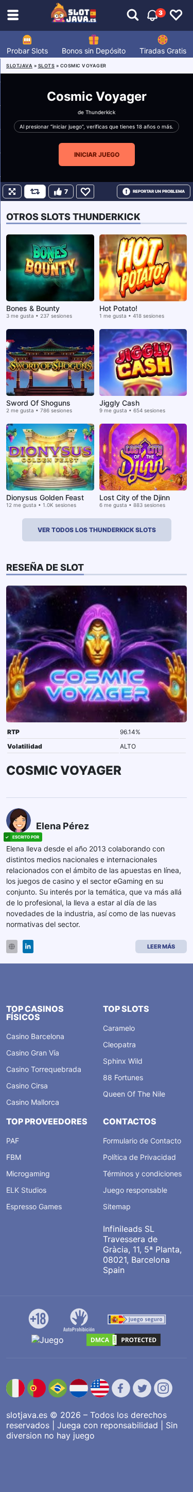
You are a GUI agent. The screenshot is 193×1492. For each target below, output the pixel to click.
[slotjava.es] (74, 15)
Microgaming (28, 1173)
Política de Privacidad (139, 1157)
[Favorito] (85, 191)
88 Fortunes (123, 1077)
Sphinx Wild (123, 1061)
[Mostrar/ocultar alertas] (133, 15)
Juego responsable (135, 1190)
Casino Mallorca (32, 1102)
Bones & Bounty (33, 308)
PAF (12, 1140)
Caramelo (119, 1028)
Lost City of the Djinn (134, 497)
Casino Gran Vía (32, 1052)
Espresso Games (34, 1206)
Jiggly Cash (119, 402)
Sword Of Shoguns (38, 402)
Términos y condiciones (142, 1173)
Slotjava (19, 65)
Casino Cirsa (27, 1085)
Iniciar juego (96, 154)
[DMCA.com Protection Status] (123, 1340)
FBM (13, 1157)
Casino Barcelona (35, 1036)
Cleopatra (119, 1044)
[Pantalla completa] (12, 191)
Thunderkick (100, 112)
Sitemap (117, 1206)
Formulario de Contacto (142, 1140)
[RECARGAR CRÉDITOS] (35, 191)
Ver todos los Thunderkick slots (97, 530)
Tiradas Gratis (162, 50)
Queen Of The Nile (134, 1093)
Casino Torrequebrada (43, 1069)
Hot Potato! (118, 308)
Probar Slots (27, 50)
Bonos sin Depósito (94, 50)
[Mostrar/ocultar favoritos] (176, 15)
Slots (46, 65)
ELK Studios (26, 1190)
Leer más (161, 946)
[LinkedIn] (28, 947)
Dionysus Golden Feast (45, 497)
